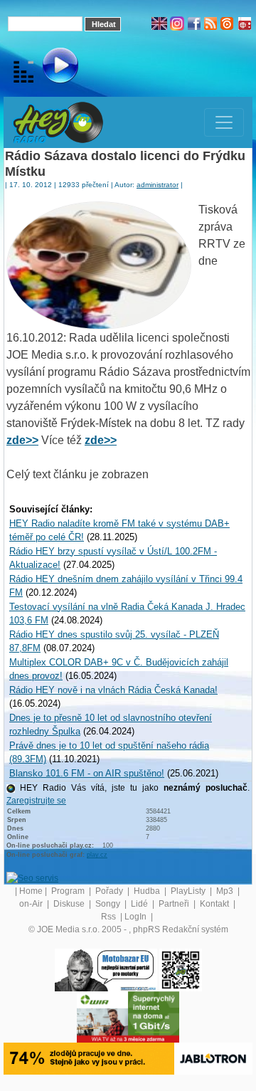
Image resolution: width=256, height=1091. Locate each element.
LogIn (136, 917)
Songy (108, 904)
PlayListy (189, 891)
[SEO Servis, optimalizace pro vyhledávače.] (32, 877)
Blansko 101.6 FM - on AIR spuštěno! (86, 773)
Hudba (148, 891)
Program (69, 891)
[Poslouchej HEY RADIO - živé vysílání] (48, 68)
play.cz (97, 854)
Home (31, 891)
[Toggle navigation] (224, 122)
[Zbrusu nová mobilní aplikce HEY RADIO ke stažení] (180, 969)
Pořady (110, 891)
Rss (109, 917)
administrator (157, 185)
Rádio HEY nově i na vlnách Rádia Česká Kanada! (113, 690)
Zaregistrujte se (36, 801)
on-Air (32, 904)
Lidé (140, 904)
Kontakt (215, 904)
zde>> (22, 440)
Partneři (175, 904)
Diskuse (70, 904)
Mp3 (225, 891)
